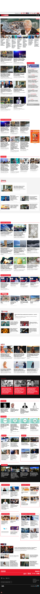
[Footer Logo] (3, 571)
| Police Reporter (33, 68)
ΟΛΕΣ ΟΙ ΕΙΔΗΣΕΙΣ (31, 104)
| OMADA (32, 99)
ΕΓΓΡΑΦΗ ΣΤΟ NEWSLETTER (5, 582)
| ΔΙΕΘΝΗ (33, 89)
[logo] (5, 15)
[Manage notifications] (1, 592)
